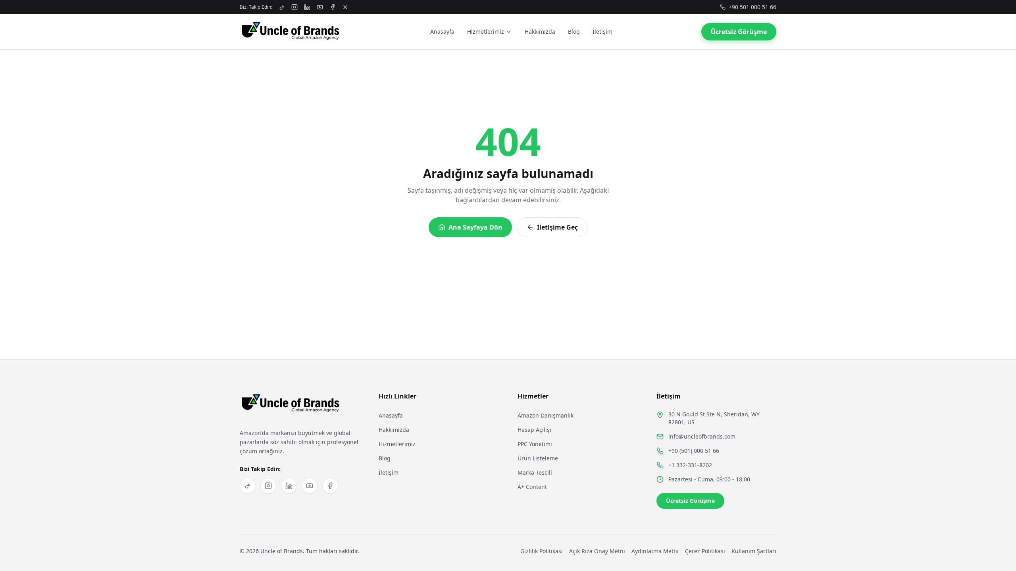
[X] (345, 7)
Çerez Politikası (705, 551)
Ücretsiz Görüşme (739, 31)
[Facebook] (332, 7)
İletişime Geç (557, 227)
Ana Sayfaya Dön (475, 227)
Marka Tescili (535, 472)
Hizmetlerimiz (485, 31)
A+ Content (532, 487)
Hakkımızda (540, 31)
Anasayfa (442, 31)
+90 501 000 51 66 (752, 7)
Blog (574, 31)
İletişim (602, 31)
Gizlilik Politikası (541, 551)
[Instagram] (294, 7)
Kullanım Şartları (753, 551)
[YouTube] (320, 7)
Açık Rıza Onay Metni (597, 551)
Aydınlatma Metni (655, 551)
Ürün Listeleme (538, 458)
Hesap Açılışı (534, 429)
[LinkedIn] (307, 7)
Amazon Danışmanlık (545, 415)
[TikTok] (282, 7)
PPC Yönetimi (535, 444)
